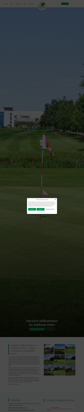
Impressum (43, 211)
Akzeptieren (32, 209)
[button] (55, 199)
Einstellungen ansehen (50, 209)
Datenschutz (39, 211)
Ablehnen (40, 209)
